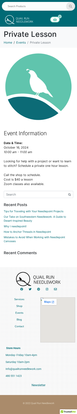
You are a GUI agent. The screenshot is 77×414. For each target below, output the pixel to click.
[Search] (70, 6)
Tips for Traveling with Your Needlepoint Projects (33, 211)
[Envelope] (55, 289)
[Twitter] (30, 289)
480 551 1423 (14, 375)
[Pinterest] (38, 289)
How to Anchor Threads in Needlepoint (27, 231)
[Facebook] (21, 289)
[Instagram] (47, 289)
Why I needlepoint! (15, 226)
